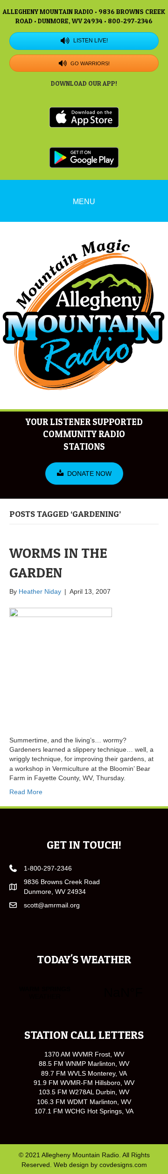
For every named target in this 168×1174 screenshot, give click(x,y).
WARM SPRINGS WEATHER (84, 993)
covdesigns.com (123, 1164)
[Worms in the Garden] (60, 665)
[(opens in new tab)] (84, 116)
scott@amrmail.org (52, 905)
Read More (25, 792)
